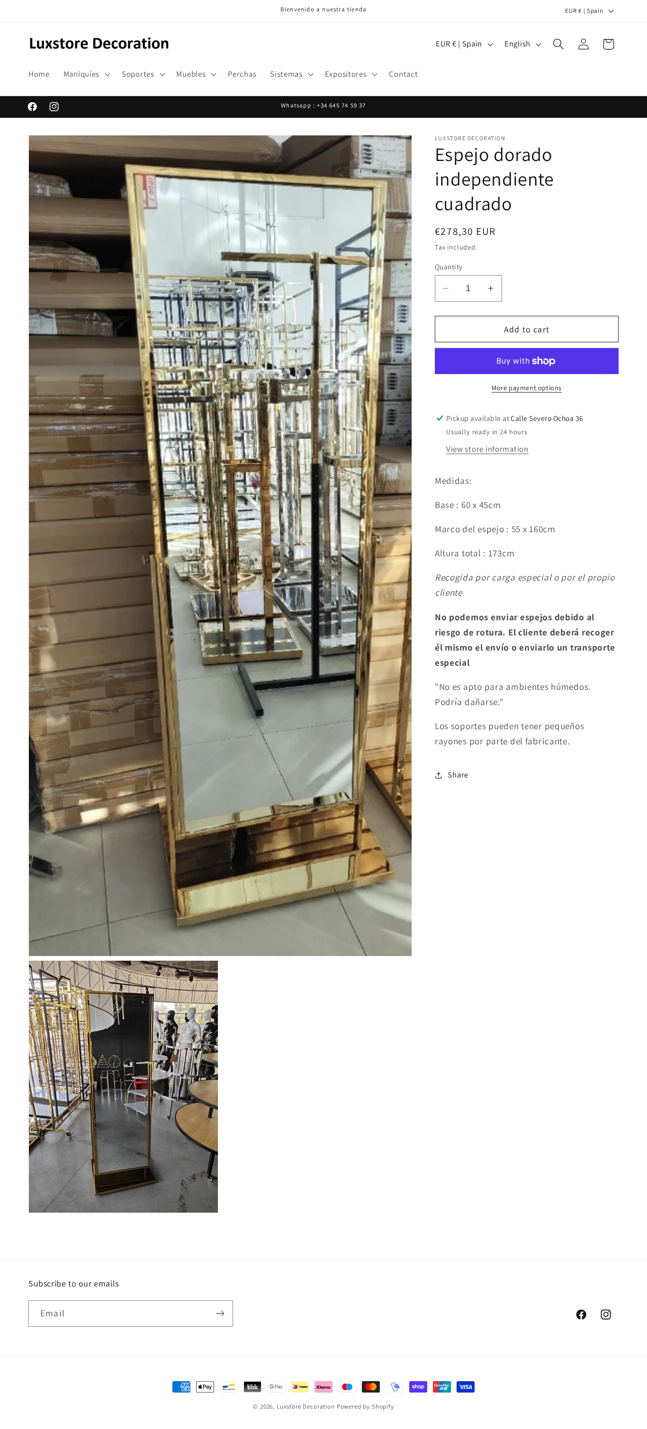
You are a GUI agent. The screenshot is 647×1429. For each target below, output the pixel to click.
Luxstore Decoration (306, 1406)
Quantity (449, 266)
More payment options (527, 387)
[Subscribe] (220, 1313)
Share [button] (458, 774)
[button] (85, 74)
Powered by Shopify (365, 1406)
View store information (487, 449)
